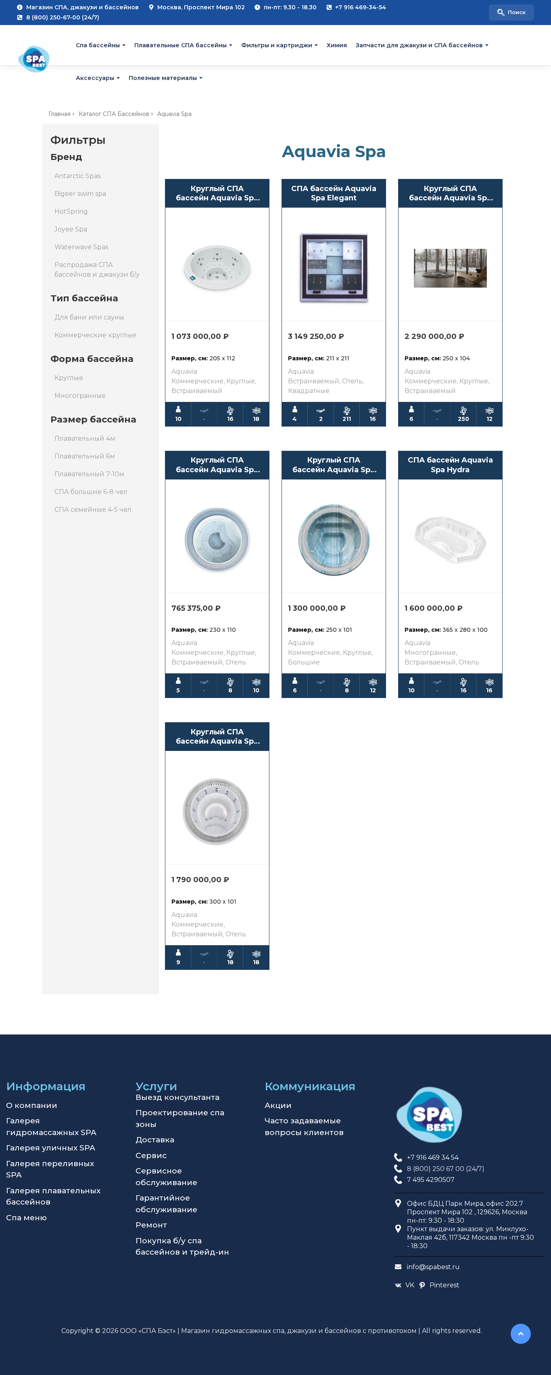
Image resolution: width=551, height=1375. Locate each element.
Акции (278, 1105)
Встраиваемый (197, 391)
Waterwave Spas (81, 247)
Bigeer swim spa (80, 194)
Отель (352, 381)
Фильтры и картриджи (276, 45)
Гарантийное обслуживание (166, 1203)
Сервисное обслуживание (166, 1176)
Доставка (155, 1139)
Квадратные (309, 391)
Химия (337, 45)
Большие (304, 662)
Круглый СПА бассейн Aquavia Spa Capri (217, 465)
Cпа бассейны (98, 45)
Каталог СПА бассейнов (114, 114)
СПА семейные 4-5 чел (92, 509)
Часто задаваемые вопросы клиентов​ (304, 1126)
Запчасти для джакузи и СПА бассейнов (419, 45)
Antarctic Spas (77, 176)
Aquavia (184, 371)
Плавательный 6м (84, 456)
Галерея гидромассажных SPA (51, 1126)
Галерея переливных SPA (50, 1169)
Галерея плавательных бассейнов (53, 1196)
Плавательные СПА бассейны (180, 45)
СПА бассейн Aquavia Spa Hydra (450, 465)
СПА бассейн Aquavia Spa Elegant (333, 193)
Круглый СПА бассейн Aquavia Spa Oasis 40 (450, 193)
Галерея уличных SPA (50, 1147)
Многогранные (80, 395)
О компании (31, 1105)
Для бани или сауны (89, 317)
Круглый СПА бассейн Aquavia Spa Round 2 (217, 193)
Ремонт (151, 1225)
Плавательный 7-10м (89, 474)
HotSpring (71, 211)
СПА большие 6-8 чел (90, 492)
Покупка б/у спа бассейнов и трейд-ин (182, 1246)
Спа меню (26, 1217)
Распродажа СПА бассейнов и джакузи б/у (97, 269)
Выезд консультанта (177, 1097)
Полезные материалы (163, 77)
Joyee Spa (70, 229)
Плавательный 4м (84, 438)
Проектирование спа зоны (180, 1118)
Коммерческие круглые (95, 335)
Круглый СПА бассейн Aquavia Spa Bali (217, 736)
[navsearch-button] (511, 12)
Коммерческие (197, 381)
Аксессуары (95, 77)
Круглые (68, 378)
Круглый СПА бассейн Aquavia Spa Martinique (333, 465)
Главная (59, 114)
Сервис (151, 1155)
